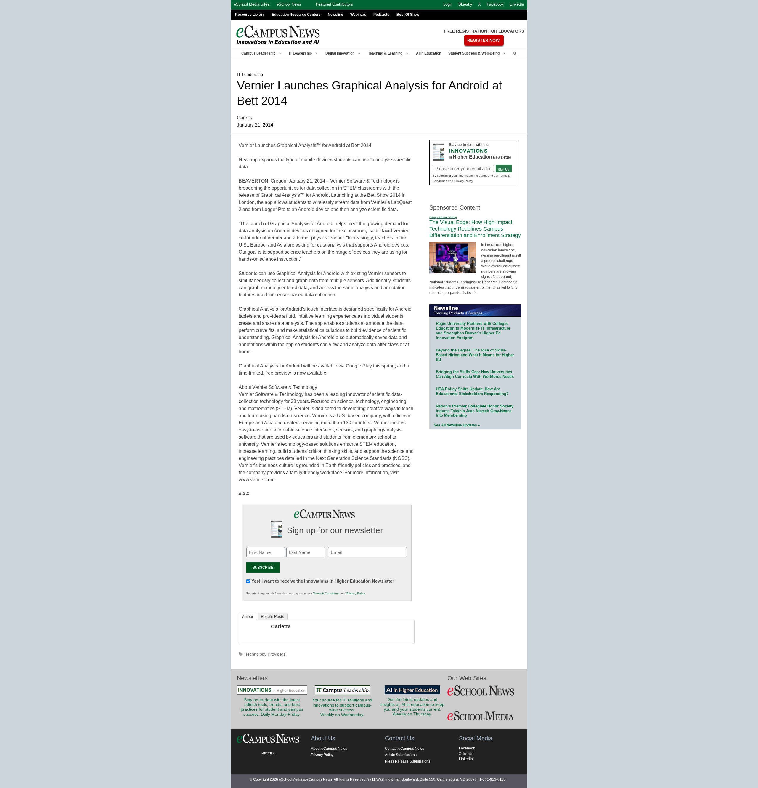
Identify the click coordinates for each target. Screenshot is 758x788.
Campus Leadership (258, 53)
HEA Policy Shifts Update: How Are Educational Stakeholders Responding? (472, 391)
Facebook (467, 748)
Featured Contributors (334, 4)
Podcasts (381, 14)
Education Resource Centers (296, 14)
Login (447, 4)
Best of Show (407, 14)
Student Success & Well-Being (474, 53)
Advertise (268, 753)
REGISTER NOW (483, 40)
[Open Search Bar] (515, 53)
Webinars (358, 14)
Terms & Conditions (326, 593)
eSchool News (289, 4)
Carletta (281, 626)
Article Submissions (401, 755)
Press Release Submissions (407, 761)
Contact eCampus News (404, 749)
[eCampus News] (278, 34)
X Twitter (466, 754)
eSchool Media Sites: (252, 4)
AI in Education (428, 53)
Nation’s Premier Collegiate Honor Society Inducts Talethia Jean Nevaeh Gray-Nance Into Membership (474, 411)
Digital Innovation (339, 53)
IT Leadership (300, 53)
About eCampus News (329, 749)
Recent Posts (272, 616)
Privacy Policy (355, 593)
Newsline (335, 14)
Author (247, 616)
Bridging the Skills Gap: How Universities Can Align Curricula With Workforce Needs (475, 374)
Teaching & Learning (385, 53)
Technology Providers (265, 654)
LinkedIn (466, 759)
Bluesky (465, 4)
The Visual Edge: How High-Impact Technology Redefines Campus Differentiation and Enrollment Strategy (475, 228)
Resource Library (250, 14)
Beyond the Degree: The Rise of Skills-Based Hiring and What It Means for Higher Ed (475, 355)
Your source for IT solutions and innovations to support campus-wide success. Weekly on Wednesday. (342, 707)
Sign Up (503, 169)
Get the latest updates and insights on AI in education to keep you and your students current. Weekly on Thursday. (412, 706)
